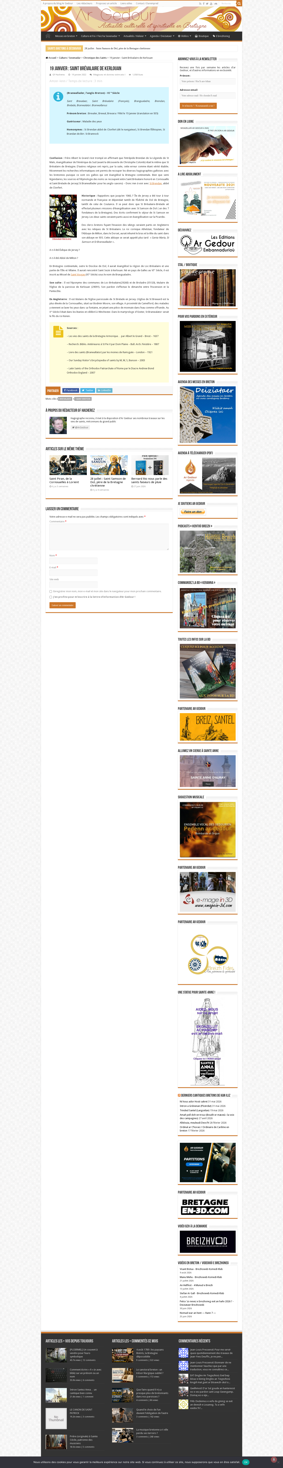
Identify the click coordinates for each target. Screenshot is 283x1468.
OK (246, 1462)
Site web (54, 579)
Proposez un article (106, 3)
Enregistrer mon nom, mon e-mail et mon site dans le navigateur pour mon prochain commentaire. (107, 591)
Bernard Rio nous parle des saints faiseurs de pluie (111, 48)
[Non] (278, 1462)
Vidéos (185, 36)
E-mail (53, 567)
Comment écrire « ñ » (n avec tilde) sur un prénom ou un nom (85, 1373)
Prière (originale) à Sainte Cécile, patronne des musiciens (84, 1440)
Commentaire (57, 521)
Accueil (48, 36)
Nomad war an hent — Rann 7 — (198, 1312)
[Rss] (200, 3)
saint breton (83, 399)
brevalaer (65, 399)
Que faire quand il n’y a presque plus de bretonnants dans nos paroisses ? (152, 1393)
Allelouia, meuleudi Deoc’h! (194, 1122)
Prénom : (185, 75)
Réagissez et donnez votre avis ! (109, 74)
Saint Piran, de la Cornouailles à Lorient (64, 480)
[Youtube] (211, 3)
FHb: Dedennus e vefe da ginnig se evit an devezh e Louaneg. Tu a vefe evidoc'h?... (211, 1405)
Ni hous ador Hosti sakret (194, 1101)
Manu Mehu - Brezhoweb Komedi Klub (201, 1277)
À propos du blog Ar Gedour (58, 3)
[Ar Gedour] (141, 19)
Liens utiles (126, 3)
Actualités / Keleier (134, 36)
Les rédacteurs (84, 3)
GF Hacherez (59, 74)
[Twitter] (207, 3)
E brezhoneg (223, 36)
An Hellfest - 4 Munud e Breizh (196, 1285)
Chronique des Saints (95, 57)
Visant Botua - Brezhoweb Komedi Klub (201, 1269)
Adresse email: (189, 89)
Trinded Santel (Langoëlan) (194, 1110)
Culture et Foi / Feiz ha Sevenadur (99, 36)
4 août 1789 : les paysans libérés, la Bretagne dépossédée (150, 1353)
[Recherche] (239, 3)
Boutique (204, 36)
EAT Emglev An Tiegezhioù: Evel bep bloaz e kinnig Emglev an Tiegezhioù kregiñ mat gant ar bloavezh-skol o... (210, 1379)
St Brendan (156, 183)
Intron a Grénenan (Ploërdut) (196, 1106)
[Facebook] (204, 3)
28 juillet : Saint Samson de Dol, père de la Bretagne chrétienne (108, 482)
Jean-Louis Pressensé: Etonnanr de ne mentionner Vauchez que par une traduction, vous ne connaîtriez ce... (210, 1366)
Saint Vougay (78, 274)
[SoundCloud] (216, 3)
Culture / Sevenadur (70, 57)
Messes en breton (65, 36)
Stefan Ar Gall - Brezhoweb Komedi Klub (202, 1293)
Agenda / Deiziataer (161, 36)
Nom (53, 555)
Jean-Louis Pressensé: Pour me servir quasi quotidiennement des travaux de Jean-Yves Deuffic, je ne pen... (211, 1353)
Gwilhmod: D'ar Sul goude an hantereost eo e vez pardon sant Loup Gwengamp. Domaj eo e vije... (212, 1392)
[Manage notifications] (274, 1459)
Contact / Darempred (147, 3)
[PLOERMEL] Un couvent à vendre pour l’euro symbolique (84, 1353)
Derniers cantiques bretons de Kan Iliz (205, 1096)
